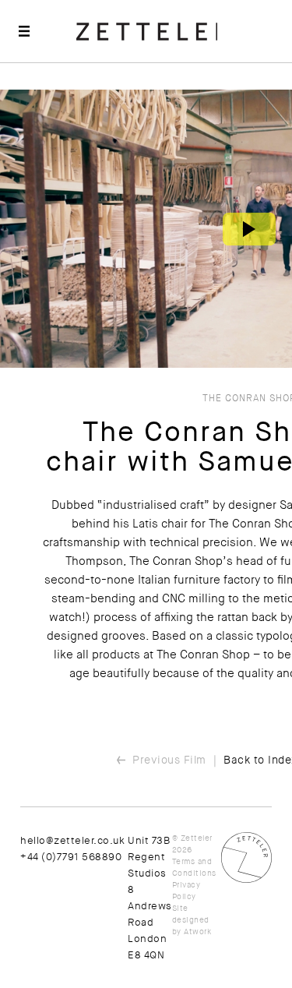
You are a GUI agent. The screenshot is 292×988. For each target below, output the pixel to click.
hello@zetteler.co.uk (72, 840)
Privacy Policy (186, 891)
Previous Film (169, 760)
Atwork (197, 931)
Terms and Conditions (194, 867)
